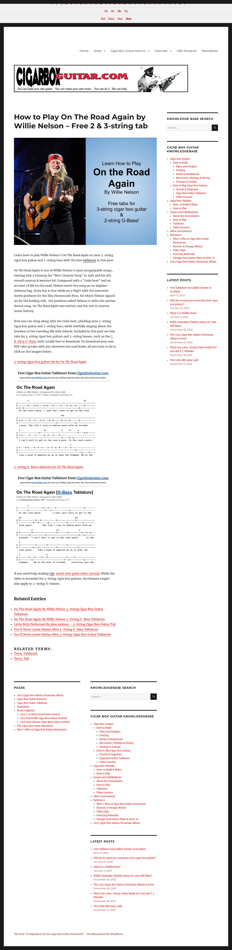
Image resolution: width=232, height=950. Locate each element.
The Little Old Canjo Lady (108, 906)
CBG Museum (187, 51)
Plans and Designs (110, 731)
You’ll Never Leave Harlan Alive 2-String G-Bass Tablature (56, 629)
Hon (120, 18)
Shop (97, 51)
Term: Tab (21, 658)
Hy (126, 11)
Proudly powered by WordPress (105, 934)
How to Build (103, 727)
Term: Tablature (26, 653)
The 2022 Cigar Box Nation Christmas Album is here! (124, 884)
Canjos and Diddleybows (108, 777)
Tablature (101, 788)
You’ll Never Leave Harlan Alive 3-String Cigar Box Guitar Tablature (62, 634)
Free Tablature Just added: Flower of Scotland (120, 849)
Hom (111, 18)
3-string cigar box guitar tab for (50, 362)
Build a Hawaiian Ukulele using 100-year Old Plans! (123, 875)
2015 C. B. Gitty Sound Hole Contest (40, 714)
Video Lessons (107, 762)
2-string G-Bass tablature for (48, 467)
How (128, 18)
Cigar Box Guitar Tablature (32, 703)
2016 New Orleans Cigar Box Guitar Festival (44, 722)
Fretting (104, 735)
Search (154, 699)
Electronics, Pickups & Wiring (116, 743)
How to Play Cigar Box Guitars (113, 750)
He (112, 11)
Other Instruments (104, 796)
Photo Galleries (26, 710)
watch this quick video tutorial (78, 573)
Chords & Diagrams (110, 754)
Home (84, 51)
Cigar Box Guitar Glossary (32, 699)
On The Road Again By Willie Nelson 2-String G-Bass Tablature (59, 619)
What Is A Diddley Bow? (107, 866)
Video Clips (102, 811)
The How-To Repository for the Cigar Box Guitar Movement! (49, 934)
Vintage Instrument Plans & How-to (117, 819)
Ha (106, 11)
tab (51, 573)
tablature (89, 260)
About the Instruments (109, 781)
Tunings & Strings (110, 746)
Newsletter (210, 51)
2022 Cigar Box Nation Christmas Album (40, 695)
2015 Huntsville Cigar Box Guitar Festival (43, 718)
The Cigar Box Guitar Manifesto (35, 725)
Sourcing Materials (107, 815)
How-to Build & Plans (108, 769)
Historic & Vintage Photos (111, 807)
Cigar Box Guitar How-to (128, 51)
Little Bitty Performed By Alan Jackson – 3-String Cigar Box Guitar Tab (65, 624)
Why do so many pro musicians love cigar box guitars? (125, 858)
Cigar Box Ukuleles (104, 765)
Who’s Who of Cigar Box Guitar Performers (42, 729)
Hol (103, 18)
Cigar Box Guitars (104, 724)
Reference (99, 800)
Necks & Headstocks (111, 739)
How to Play (103, 773)
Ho (119, 11)
